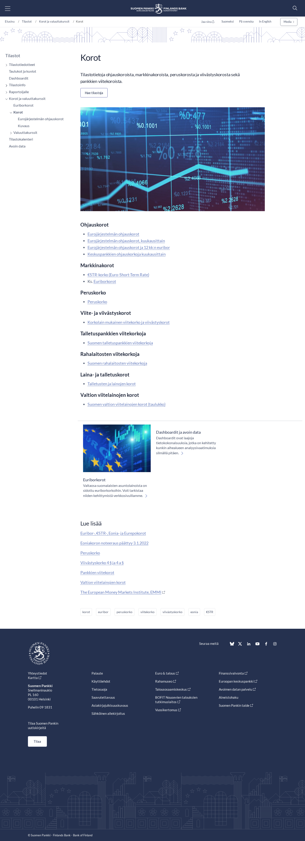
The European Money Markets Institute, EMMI (120, 592)
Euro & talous (165, 673)
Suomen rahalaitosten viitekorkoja (117, 363)
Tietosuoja (99, 689)
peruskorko (124, 612)
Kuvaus (23, 126)
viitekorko (147, 612)
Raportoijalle (19, 92)
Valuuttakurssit (25, 132)
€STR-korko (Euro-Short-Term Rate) (118, 274)
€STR (209, 612)
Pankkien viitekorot (97, 572)
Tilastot (27, 21)
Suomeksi (227, 21)
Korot (18, 112)
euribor (103, 612)
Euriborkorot (23, 105)
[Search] (294, 8)
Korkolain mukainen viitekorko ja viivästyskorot (129, 322)
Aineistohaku (228, 697)
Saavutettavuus (103, 697)
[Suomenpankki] (158, 8)
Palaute (97, 673)
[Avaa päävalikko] (11, 8)
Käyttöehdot (101, 681)
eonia (194, 612)
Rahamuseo (163, 681)
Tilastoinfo (17, 85)
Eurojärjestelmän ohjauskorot (41, 119)
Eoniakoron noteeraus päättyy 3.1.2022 (114, 542)
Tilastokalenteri (21, 139)
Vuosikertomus (166, 710)
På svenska (246, 21)
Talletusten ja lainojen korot (112, 383)
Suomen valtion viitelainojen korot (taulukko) (126, 404)
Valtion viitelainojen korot (103, 582)
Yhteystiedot (37, 673)
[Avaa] (5, 65)
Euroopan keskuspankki (236, 681)
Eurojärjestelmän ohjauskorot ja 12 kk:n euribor (129, 247)
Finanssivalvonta (231, 673)
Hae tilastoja (94, 93)
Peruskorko (97, 301)
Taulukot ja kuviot (22, 71)
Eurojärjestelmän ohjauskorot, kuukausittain (126, 240)
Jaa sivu (206, 21)
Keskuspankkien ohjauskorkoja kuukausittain (127, 254)
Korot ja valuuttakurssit (54, 21)
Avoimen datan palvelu (235, 689)
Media (288, 21)
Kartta (33, 678)
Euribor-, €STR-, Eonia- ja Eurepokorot (113, 533)
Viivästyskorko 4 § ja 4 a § (102, 562)
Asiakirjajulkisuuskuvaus (110, 705)
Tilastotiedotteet (22, 64)
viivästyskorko (172, 612)
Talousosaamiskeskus (171, 689)
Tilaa (37, 741)
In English (265, 21)
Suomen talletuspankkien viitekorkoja (120, 342)
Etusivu (10, 21)
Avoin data (17, 146)
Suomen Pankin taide (234, 705)
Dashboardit (18, 78)
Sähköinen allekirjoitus (108, 713)
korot (86, 612)
